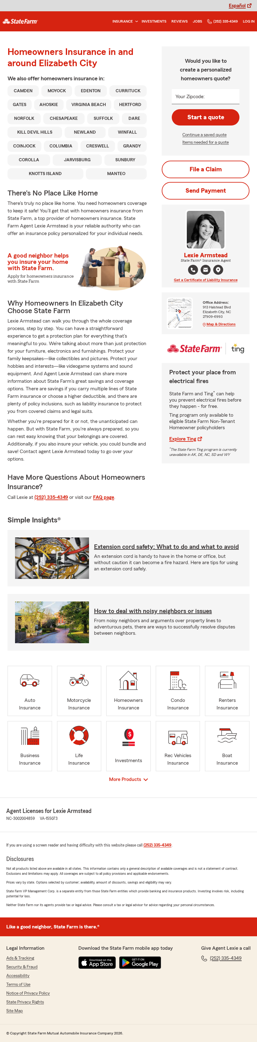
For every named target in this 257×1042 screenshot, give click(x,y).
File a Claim (206, 169)
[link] (20, 21)
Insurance (123, 21)
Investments (154, 21)
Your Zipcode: (190, 96)
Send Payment (206, 191)
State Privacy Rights (25, 1002)
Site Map (14, 1011)
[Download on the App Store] (97, 962)
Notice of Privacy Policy (28, 993)
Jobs (197, 21)
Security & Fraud (22, 967)
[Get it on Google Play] (140, 962)
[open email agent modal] (206, 270)
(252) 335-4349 (225, 21)
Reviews (179, 21)
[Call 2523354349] (193, 270)
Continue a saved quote (204, 135)
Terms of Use (18, 984)
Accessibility (17, 976)
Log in (248, 21)
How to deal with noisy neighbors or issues (153, 611)
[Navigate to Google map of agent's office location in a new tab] (218, 270)
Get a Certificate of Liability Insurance (206, 280)
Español (237, 5)
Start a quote (205, 117)
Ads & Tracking (20, 958)
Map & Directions (221, 324)
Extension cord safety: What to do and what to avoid (166, 547)
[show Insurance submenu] (135, 21)
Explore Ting (182, 438)
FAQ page (103, 497)
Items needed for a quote (205, 142)
